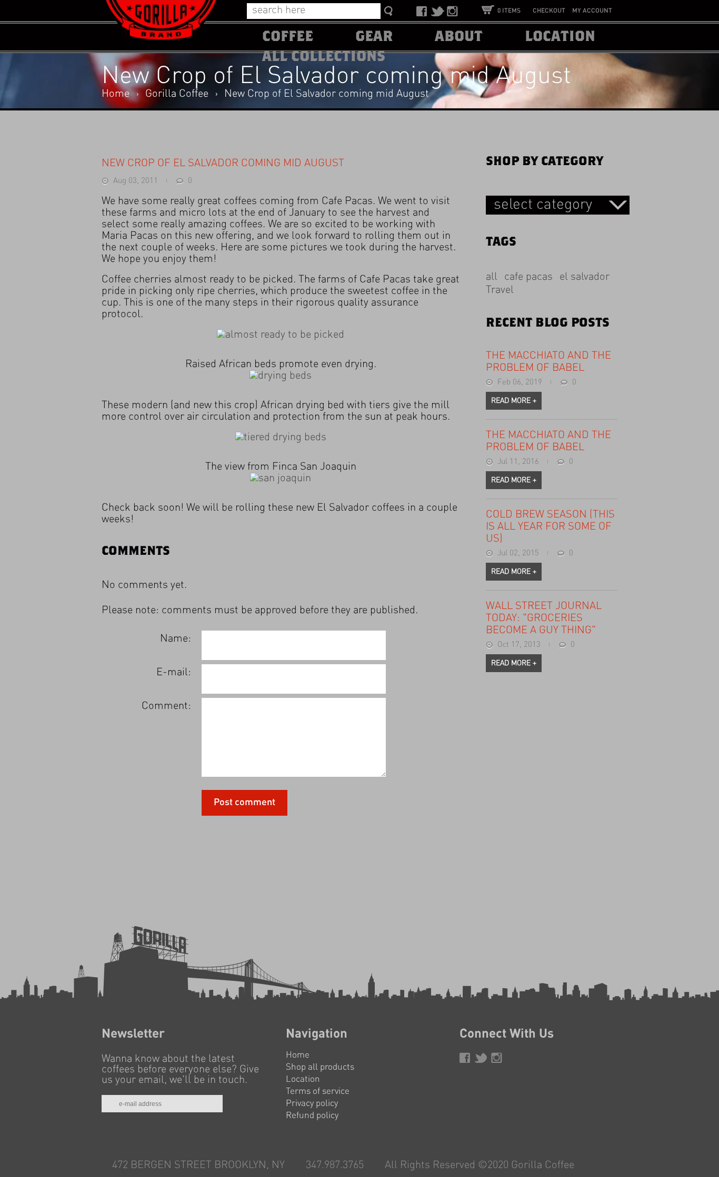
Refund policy (312, 1115)
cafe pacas (528, 277)
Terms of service (317, 1091)
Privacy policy (312, 1103)
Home (115, 94)
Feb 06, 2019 (519, 383)
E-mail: (173, 672)
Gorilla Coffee (176, 94)
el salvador (585, 277)
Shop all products (320, 1067)
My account (592, 11)
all (491, 277)
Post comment (244, 802)
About (459, 36)
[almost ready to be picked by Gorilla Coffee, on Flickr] (280, 335)
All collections (323, 56)
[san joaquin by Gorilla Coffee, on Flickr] (280, 478)
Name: (175, 639)
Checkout (549, 11)
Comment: (166, 706)
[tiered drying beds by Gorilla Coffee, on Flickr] (280, 437)
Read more (513, 400)
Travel (500, 290)
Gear (374, 36)
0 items (509, 11)
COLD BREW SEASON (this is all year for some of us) (550, 527)
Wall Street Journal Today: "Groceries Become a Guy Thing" (544, 618)
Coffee (287, 36)
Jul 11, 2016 (518, 462)
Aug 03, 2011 (135, 181)
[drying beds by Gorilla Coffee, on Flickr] (280, 376)
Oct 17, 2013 (519, 645)
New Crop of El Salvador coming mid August (326, 94)
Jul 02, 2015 (518, 553)
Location (560, 36)
